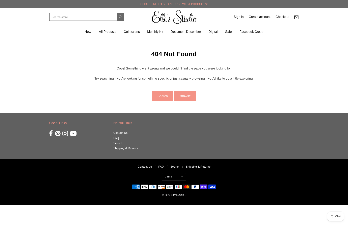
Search (162, 96)
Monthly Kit (155, 31)
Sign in (239, 17)
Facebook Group (251, 31)
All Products (107, 31)
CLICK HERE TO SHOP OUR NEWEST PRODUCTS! (174, 4)
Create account (259, 17)
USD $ (168, 176)
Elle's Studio (177, 195)
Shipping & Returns (125, 148)
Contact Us (120, 132)
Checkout (282, 17)
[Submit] (120, 17)
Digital (213, 31)
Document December (186, 31)
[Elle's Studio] (174, 17)
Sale (228, 31)
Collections (132, 31)
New (88, 31)
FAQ (116, 138)
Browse (185, 96)
